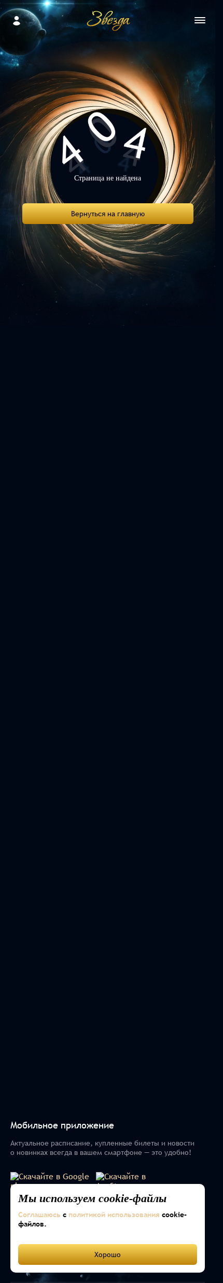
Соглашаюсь (39, 1214)
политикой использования (114, 1214)
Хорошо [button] (107, 1254)
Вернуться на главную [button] (108, 214)
